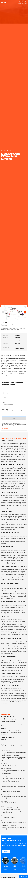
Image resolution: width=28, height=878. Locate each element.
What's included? (4, 330)
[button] (14, 389)
